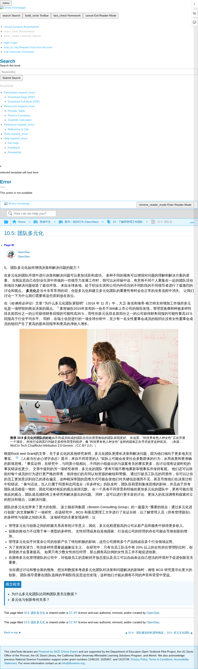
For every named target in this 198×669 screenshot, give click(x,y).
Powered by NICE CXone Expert (58, 651)
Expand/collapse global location (192, 220)
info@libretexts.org (72, 663)
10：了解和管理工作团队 (128, 221)
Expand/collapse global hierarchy (8, 222)
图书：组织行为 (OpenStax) (81, 221)
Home (21, 221)
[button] (14, 147)
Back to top (11, 632)
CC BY (73, 612)
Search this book (10, 65)
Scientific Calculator (20, 119)
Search (10, 214)
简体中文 (45, 221)
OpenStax (24, 252)
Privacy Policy (139, 659)
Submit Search (11, 77)
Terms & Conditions (161, 659)
